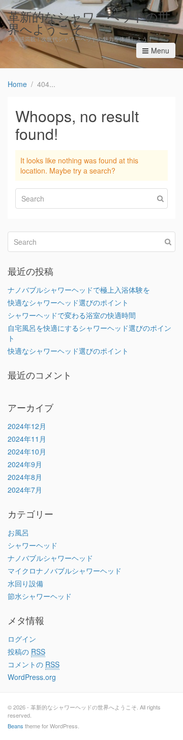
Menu (160, 50)
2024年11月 (27, 439)
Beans (15, 726)
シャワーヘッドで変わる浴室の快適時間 (72, 315)
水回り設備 (25, 583)
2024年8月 (25, 477)
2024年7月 (25, 490)
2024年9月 (25, 464)
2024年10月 (27, 451)
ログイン (22, 639)
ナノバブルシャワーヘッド (50, 558)
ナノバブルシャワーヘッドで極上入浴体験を (79, 289)
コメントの (33, 664)
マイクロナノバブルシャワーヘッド (64, 570)
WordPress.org (32, 677)
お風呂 (18, 532)
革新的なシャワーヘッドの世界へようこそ (89, 22)
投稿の (26, 651)
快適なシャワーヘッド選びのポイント (68, 302)
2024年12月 (27, 426)
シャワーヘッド (32, 545)
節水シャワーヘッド (40, 596)
